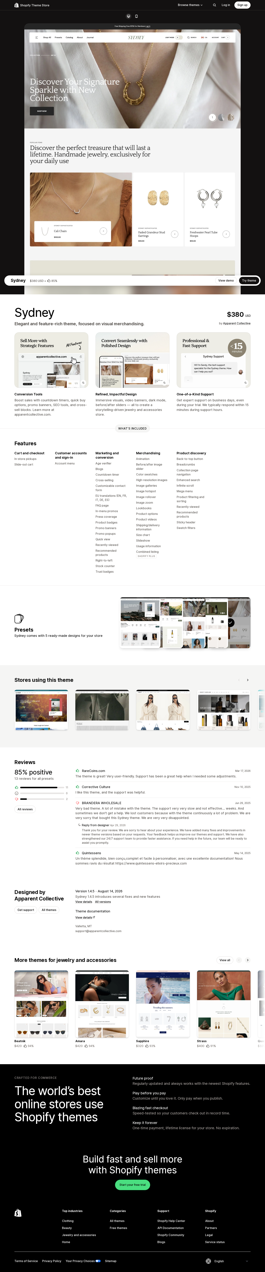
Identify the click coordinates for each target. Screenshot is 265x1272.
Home (66, 1242)
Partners (211, 1228)
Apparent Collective (237, 323)
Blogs (161, 1242)
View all (225, 960)
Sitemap (110, 1261)
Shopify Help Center (171, 1221)
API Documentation (170, 1228)
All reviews (25, 809)
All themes (49, 910)
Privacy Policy (51, 1261)
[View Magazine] (140, 622)
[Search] (214, 5)
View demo (226, 280)
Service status (215, 1242)
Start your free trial (133, 1185)
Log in (226, 5)
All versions (103, 902)
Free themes (118, 1228)
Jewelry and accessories (79, 1235)
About (209, 1221)
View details (83, 902)
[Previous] (239, 680)
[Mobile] (136, 16)
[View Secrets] (207, 622)
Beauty (67, 1228)
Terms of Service (26, 1261)
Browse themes (188, 5)
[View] (41, 711)
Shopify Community (170, 1235)
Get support (25, 910)
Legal (209, 1235)
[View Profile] (185, 622)
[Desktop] (128, 16)
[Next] (248, 680)
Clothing (68, 1221)
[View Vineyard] (162, 622)
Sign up (242, 5)
